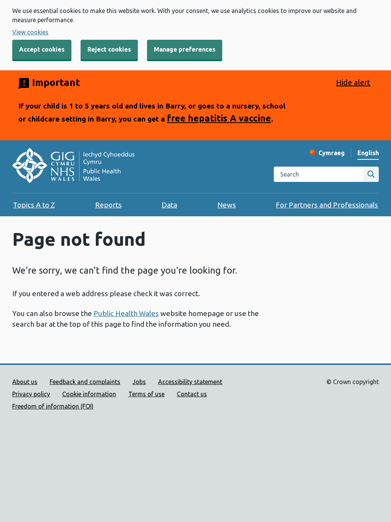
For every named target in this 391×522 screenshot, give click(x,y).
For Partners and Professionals (327, 205)
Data (169, 205)
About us (24, 381)
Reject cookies (109, 49)
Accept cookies (42, 49)
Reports (108, 205)
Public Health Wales (126, 313)
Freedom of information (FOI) (53, 406)
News (226, 205)
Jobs (139, 381)
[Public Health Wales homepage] (73, 166)
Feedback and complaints (85, 381)
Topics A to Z (34, 205)
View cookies (30, 32)
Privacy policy (31, 394)
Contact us (192, 394)
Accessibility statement (190, 381)
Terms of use (146, 394)
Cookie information (89, 394)
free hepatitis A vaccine (219, 118)
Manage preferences (184, 49)
